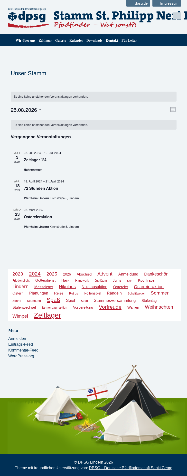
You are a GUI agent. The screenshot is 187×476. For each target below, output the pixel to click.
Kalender (76, 40)
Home (9, 40)
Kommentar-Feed (23, 350)
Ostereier (120, 287)
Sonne (16, 301)
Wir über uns (25, 40)
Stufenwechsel (24, 307)
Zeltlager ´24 (35, 159)
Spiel (70, 300)
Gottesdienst (45, 280)
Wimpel (20, 316)
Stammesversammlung (115, 300)
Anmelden (17, 338)
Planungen (38, 293)
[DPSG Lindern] (48, 18)
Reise (58, 293)
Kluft (129, 280)
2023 (17, 273)
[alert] (94, 97)
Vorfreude (110, 307)
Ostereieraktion (38, 216)
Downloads (94, 40)
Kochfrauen (147, 280)
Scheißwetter (136, 293)
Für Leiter (129, 40)
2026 (67, 274)
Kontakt (112, 40)
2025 (52, 273)
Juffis (117, 280)
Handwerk (82, 280)
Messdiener (43, 287)
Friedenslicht (20, 280)
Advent (104, 273)
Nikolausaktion (94, 287)
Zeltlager (45, 40)
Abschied (84, 274)
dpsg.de (141, 3)
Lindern (20, 286)
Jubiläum (101, 280)
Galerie (60, 40)
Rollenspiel (92, 293)
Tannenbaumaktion (54, 307)
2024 (35, 274)
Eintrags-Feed (20, 344)
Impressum (169, 3)
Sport (84, 301)
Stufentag (149, 301)
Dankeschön (156, 274)
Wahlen (133, 307)
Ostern (17, 293)
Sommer (159, 292)
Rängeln (114, 293)
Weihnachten (159, 307)
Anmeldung (128, 274)
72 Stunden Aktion (41, 188)
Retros (73, 293)
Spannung (34, 301)
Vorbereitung (83, 307)
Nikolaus (67, 286)
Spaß (53, 300)
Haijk (65, 280)
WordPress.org (21, 356)
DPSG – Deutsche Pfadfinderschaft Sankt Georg (130, 468)
